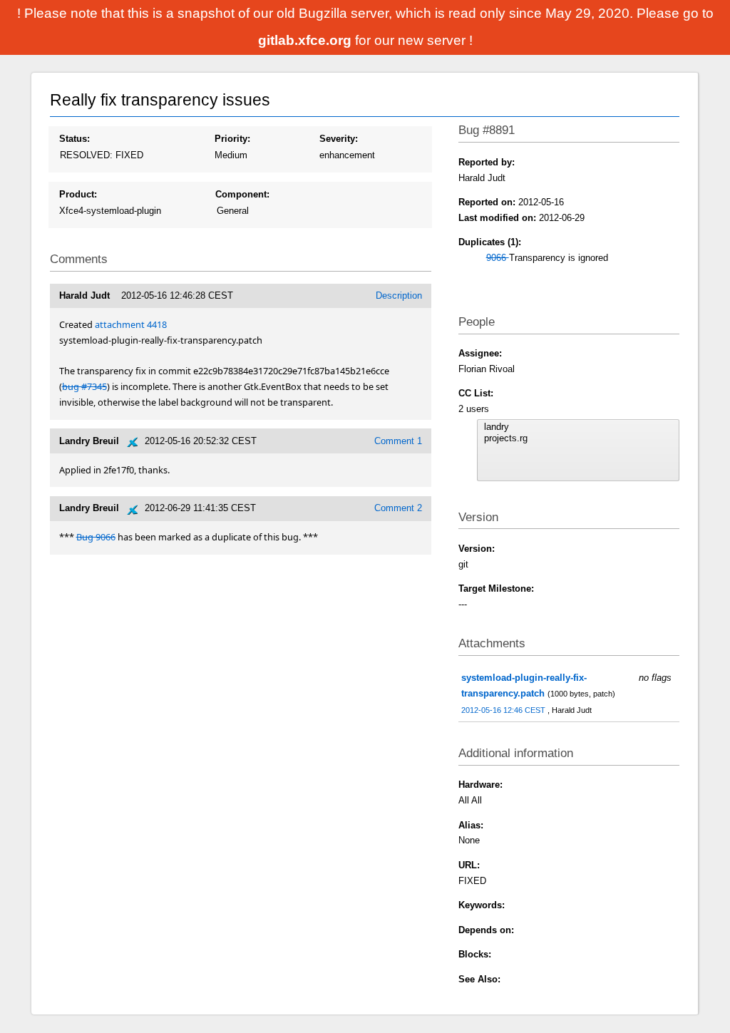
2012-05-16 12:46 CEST (504, 710)
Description (399, 295)
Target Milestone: (496, 588)
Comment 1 (398, 441)
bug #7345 (84, 386)
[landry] (578, 427)
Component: (242, 194)
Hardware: (480, 784)
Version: (476, 548)
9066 (497, 257)
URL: (469, 865)
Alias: (470, 825)
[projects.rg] (578, 438)
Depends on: (486, 930)
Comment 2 (398, 508)
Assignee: (480, 353)
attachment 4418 (131, 324)
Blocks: (474, 954)
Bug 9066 (95, 536)
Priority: (232, 138)
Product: (78, 194)
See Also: (479, 979)
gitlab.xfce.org (306, 40)
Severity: (338, 138)
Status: (74, 138)
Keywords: (481, 905)
